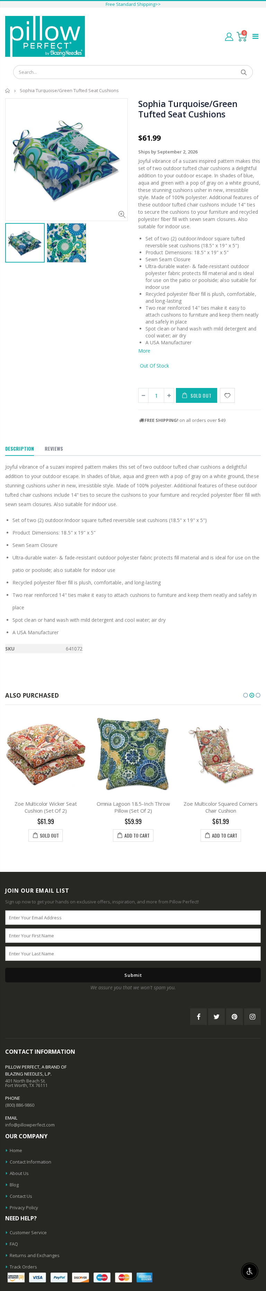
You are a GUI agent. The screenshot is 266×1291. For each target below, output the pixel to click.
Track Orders (23, 1267)
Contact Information (30, 1162)
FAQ (14, 1244)
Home (7, 90)
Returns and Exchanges (35, 1255)
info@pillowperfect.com (30, 1125)
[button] (245, 695)
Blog (14, 1185)
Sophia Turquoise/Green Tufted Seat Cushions (188, 109)
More (144, 350)
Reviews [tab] (54, 448)
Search (244, 72)
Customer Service (28, 1232)
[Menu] (255, 36)
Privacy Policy (24, 1207)
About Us (19, 1173)
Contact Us (21, 1196)
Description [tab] (19, 448)
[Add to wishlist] (227, 395)
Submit (133, 975)
